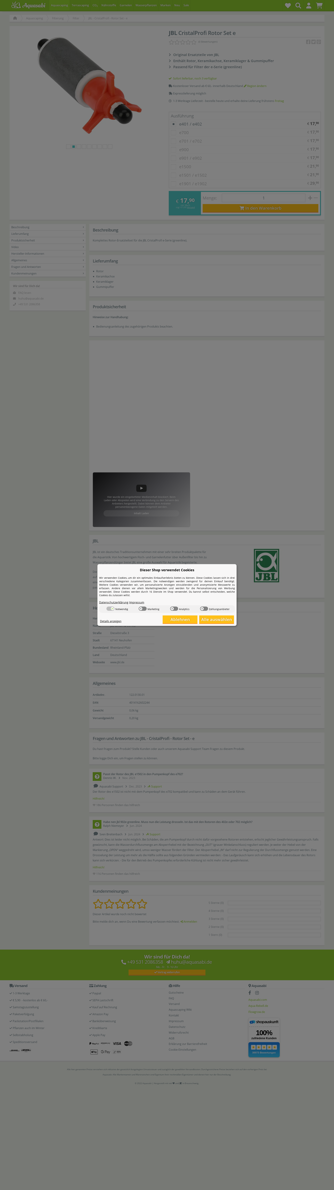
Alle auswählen (216, 619)
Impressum (136, 602)
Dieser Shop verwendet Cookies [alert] (167, 570)
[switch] (110, 609)
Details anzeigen (110, 621)
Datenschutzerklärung (113, 602)
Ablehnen (180, 619)
